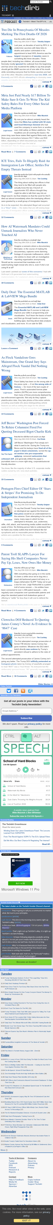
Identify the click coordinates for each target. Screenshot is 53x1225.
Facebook (13, 1163)
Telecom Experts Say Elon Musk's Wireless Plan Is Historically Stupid (28, 1031)
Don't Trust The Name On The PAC (17, 1008)
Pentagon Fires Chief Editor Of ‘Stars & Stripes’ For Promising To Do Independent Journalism (26, 492)
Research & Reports (14, 1171)
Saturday (7, 1046)
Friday (5, 1055)
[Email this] (35, 86)
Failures (9, 56)
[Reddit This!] (39, 86)
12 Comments (7, 217)
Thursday (7, 1092)
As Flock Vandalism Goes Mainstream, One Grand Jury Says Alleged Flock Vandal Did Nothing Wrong (24, 363)
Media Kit (13, 1182)
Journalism (8, 519)
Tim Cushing (42, 179)
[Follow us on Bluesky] (9, 691)
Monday (6, 998)
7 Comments (20, 152)
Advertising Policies (32, 1164)
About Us (32, 1161)
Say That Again (6, 454)
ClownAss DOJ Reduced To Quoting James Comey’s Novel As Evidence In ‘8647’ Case (26, 623)
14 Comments (7, 414)
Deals (10, 318)
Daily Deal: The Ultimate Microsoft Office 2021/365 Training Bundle (27, 1022)
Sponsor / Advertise (13, 1185)
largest (17, 56)
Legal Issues (7, 130)
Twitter (12, 1161)
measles (37, 56)
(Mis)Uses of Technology (7, 258)
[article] (16, 916)
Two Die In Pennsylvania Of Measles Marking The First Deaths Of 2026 (25, 31)
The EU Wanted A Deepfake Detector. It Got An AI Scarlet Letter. (26, 1113)
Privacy (31, 1167)
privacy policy (35, 724)
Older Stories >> (45, 684)
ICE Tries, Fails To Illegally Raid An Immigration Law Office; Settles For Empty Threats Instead (25, 165)
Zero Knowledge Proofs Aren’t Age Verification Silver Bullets (24, 1073)
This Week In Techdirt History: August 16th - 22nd (21, 1051)
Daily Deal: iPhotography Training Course (18, 1116)
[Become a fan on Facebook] (16, 691)
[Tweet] (43, 86)
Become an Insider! (27, 962)
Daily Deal (41, 304)
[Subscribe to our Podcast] (30, 691)
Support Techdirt (35, 1184)
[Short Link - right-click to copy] (31, 86)
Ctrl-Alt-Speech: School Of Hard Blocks (18, 1070)
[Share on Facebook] (47, 86)
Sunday (6, 1037)
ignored (19, 64)
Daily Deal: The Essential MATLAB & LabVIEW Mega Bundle (25, 294)
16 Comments (20, 676)
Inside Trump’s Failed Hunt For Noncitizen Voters (21, 1141)
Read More (6, 152)
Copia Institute (34, 1180)
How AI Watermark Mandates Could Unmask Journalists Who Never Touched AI (25, 230)
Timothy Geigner (44, 42)
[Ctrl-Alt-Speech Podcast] (26, 743)
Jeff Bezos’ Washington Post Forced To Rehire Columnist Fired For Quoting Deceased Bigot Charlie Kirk (26, 427)
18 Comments (7, 283)
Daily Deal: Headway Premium (15, 983)
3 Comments (7, 86)
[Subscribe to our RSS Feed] (23, 691)
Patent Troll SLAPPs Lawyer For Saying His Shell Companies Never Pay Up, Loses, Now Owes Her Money (26, 558)
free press (19, 514)
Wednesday (8, 1131)
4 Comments (20, 610)
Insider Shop (33, 1182)
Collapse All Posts (42, 18)
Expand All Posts (22, 18)
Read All (46, 844)
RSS (11, 1165)
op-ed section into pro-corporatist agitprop (32, 453)
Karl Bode (41, 439)
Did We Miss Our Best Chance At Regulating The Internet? (27, 841)
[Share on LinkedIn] (50, 86)
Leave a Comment (9, 348)
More (3, 1150)
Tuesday (6, 973)
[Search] (51, 2)
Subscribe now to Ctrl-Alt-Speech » (26, 816)
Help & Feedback (16, 1180)
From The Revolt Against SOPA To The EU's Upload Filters (27, 837)
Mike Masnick (43, 116)
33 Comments (7, 479)
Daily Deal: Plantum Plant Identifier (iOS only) (20, 1077)
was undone (32, 649)
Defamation (8, 585)
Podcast (12, 1167)
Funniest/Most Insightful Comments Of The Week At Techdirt (25, 1042)
